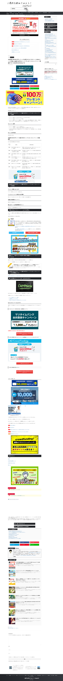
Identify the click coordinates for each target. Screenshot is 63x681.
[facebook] (14, 556)
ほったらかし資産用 (47, 55)
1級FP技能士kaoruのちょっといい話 (13, 534)
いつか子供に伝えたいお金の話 (13, 535)
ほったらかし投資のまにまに (49, 49)
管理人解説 (16, 13)
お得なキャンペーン (51, 12)
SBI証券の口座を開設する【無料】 (33, 232)
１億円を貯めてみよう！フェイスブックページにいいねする (19, 431)
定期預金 (11, 12)
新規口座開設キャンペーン (16, 232)
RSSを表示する (12, 427)
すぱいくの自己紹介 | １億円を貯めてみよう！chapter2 (28, 555)
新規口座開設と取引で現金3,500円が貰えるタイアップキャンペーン (24, 372)
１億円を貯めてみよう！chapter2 (31, 678)
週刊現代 (30, 552)
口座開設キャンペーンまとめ (13, 298)
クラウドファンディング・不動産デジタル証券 (27, 12)
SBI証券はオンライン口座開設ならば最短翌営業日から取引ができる (25, 226)
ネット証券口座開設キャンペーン (48, 77)
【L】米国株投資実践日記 (48, 50)
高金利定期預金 (45, 12)
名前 (9, 646)
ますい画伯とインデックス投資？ (49, 45)
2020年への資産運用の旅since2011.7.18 (50, 54)
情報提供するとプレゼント (14, 433)
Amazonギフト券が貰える (18, 43)
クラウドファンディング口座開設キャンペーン (50, 79)
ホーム (7, 12)
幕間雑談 (8, 13)
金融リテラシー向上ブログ (48, 19)
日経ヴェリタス (38, 552)
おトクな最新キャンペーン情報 (13, 297)
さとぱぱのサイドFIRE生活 (48, 18)
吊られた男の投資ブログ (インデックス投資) (15, 538)
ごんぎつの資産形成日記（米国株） (50, 20)
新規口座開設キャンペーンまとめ (15, 489)
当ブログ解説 (12, 13)
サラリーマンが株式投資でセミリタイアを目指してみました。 (17, 532)
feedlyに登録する (12, 425)
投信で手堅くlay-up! (11, 536)
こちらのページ (53, 57)
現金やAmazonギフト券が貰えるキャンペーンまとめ (22, 41)
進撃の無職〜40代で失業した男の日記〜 (50, 56)
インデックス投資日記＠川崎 (12, 533)
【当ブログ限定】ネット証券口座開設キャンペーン (18, 495)
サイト (9, 653)
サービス (40, 12)
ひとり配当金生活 (47, 48)
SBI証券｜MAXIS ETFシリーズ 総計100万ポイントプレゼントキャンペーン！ (19, 275)
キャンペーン (15, 12)
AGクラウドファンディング (25, 363)
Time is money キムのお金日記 (49, 51)
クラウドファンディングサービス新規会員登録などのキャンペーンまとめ (27, 570)
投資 (19, 12)
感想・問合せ (21, 13)
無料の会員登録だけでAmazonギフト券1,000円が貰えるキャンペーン (24, 334)
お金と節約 (36, 12)
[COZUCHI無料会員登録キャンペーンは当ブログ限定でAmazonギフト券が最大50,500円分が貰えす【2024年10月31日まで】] (24, 26)
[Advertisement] (15, 508)
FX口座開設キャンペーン (47, 78)
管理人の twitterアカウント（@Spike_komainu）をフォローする (19, 429)
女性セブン (33, 552)
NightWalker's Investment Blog (13, 537)
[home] (15, 556)
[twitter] (13, 556)
